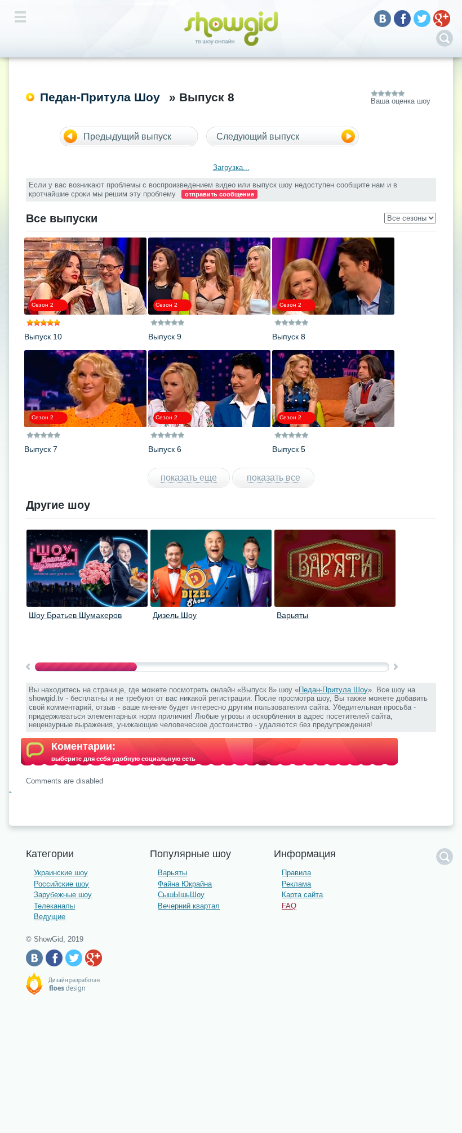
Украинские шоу (61, 872)
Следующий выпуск (257, 136)
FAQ (289, 906)
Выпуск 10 (43, 336)
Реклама (296, 884)
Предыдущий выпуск (127, 136)
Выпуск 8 (288, 336)
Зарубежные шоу (63, 894)
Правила (296, 872)
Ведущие (49, 916)
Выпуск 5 (288, 449)
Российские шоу (61, 884)
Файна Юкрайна (185, 884)
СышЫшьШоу (181, 894)
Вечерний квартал (189, 906)
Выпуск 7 (40, 449)
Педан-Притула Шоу (100, 97)
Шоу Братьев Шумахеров (75, 615)
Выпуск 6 (164, 449)
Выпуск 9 (164, 336)
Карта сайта (302, 894)
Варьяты (292, 615)
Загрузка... (231, 167)
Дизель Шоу (175, 615)
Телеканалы (54, 906)
